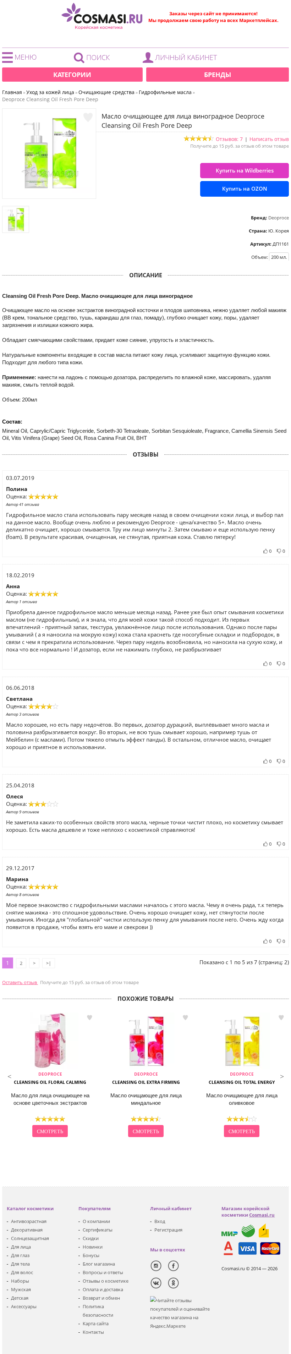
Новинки (93, 1247)
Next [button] (282, 1076)
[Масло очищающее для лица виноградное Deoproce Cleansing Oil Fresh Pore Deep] (49, 191)
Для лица (21, 1247)
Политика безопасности (98, 1310)
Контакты (93, 1332)
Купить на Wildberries (245, 170)
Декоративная (27, 1230)
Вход (159, 1221)
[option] (50, 1075)
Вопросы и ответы (103, 1272)
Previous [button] (9, 1076)
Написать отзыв (269, 139)
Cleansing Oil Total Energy (242, 1078)
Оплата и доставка (103, 1289)
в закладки (89, 1017)
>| (48, 963)
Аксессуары (24, 1306)
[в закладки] (88, 117)
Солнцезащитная (30, 1238)
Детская (19, 1298)
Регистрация (168, 1230)
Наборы (20, 1281)
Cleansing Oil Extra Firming (146, 1078)
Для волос (22, 1272)
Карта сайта (96, 1323)
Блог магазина (99, 1264)
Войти (182, 59)
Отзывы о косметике (105, 1281)
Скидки (91, 1238)
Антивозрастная (28, 1221)
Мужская (21, 1289)
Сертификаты (97, 1230)
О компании (96, 1221)
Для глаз (20, 1255)
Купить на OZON (244, 188)
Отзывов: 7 (229, 139)
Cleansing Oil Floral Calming (50, 1078)
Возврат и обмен (101, 1298)
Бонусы (91, 1255)
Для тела (20, 1264)
